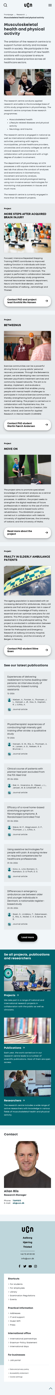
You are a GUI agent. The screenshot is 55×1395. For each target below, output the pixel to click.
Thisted (27, 1247)
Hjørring (27, 1242)
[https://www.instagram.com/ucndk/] (36, 1266)
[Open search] (6, 5)
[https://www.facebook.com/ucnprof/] (19, 1266)
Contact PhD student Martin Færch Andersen (21, 424)
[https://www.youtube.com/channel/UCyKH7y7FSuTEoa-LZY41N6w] (30, 1266)
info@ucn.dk (27, 1259)
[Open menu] (50, 5)
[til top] (50, 1388)
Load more (27, 937)
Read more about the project (19, 532)
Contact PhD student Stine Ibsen (22, 650)
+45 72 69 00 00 (27, 1254)
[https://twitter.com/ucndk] (25, 1266)
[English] (28, 5)
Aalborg (27, 1238)
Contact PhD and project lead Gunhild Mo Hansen (21, 301)
